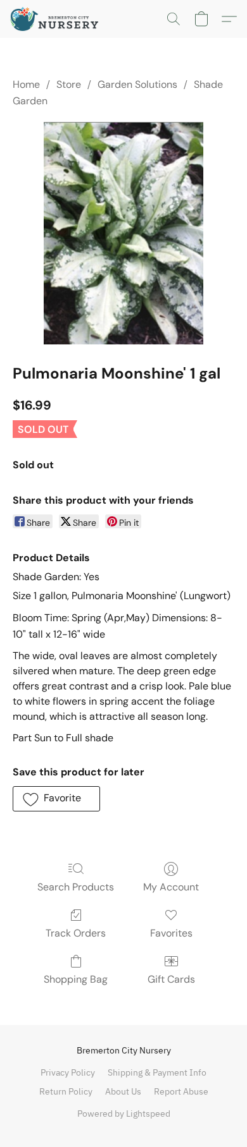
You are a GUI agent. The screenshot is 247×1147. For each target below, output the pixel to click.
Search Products (75, 887)
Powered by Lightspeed (123, 1113)
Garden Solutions (137, 84)
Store (68, 84)
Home (26, 84)
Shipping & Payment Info (157, 1072)
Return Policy (65, 1091)
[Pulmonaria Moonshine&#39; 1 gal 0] (124, 233)
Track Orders (76, 933)
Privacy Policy (68, 1072)
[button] (56, 19)
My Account (171, 887)
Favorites (171, 933)
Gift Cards (171, 979)
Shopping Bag (76, 979)
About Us (123, 1091)
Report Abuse (181, 1091)
